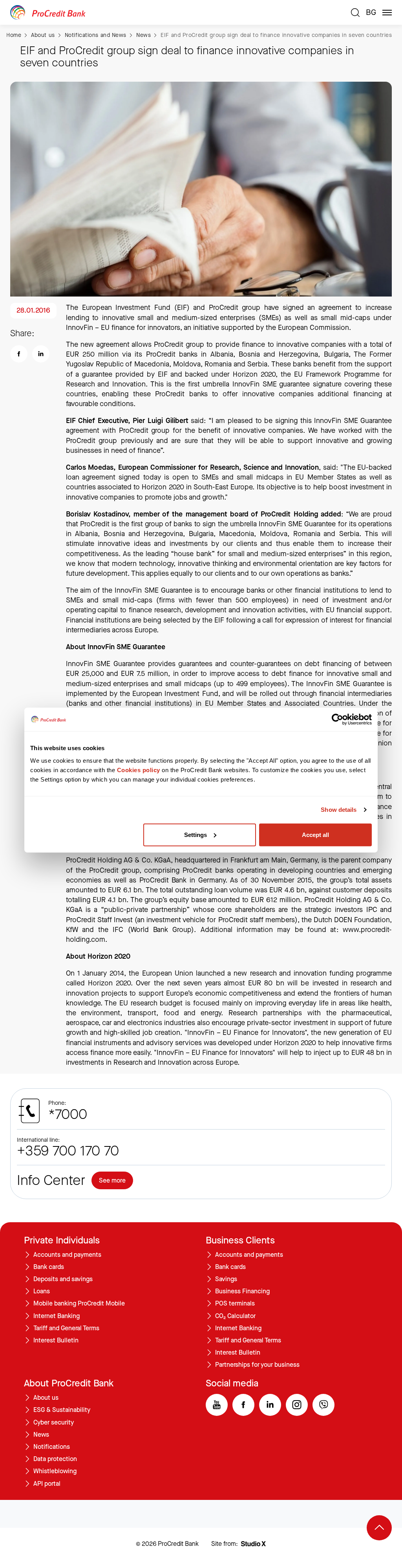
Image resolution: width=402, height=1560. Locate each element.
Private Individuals (62, 1240)
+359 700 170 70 (68, 1151)
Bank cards (48, 1267)
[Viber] (323, 1405)
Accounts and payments (67, 1254)
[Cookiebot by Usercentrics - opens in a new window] (337, 719)
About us (43, 35)
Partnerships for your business (257, 1364)
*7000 (67, 1114)
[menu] (387, 12)
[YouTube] (217, 1405)
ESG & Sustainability (61, 1410)
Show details (338, 809)
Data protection (55, 1459)
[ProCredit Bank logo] (177, 12)
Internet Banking (56, 1316)
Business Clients (240, 1240)
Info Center (51, 1180)
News (143, 35)
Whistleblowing (55, 1471)
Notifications (51, 1446)
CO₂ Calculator (235, 1316)
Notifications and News (95, 35)
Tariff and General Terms (66, 1328)
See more (112, 1180)
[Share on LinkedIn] (40, 354)
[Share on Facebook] (18, 354)
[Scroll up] (379, 1527)
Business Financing (242, 1291)
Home (13, 35)
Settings (195, 834)
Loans (41, 1291)
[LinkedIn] (270, 1405)
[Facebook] (243, 1405)
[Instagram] (297, 1405)
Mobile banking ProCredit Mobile (79, 1303)
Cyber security (53, 1422)
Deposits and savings (63, 1279)
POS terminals (235, 1303)
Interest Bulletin (56, 1340)
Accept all (315, 834)
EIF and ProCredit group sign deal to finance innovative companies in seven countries (276, 35)
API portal (46, 1483)
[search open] (355, 12)
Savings (226, 1279)
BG (371, 12)
